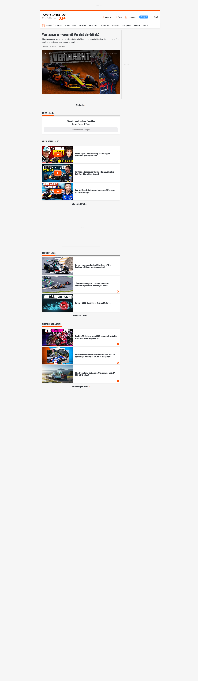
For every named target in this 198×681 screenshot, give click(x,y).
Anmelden (132, 17)
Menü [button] (156, 17)
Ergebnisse (105, 25)
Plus (143, 17)
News (74, 25)
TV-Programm (126, 25)
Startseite (80, 105)
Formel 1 (49, 25)
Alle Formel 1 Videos (79, 203)
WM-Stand (115, 25)
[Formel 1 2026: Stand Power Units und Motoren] (81, 303)
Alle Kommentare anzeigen (81, 130)
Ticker (120, 17)
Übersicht (58, 25)
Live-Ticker (83, 25)
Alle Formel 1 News (80, 315)
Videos (67, 25)
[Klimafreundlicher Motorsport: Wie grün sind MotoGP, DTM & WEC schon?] (81, 374)
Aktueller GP (94, 25)
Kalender (137, 25)
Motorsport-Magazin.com (54, 17)
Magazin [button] (108, 17)
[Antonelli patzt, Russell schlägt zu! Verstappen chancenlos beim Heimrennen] (81, 154)
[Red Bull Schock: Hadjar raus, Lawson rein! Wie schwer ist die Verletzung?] (81, 191)
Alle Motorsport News (80, 386)
